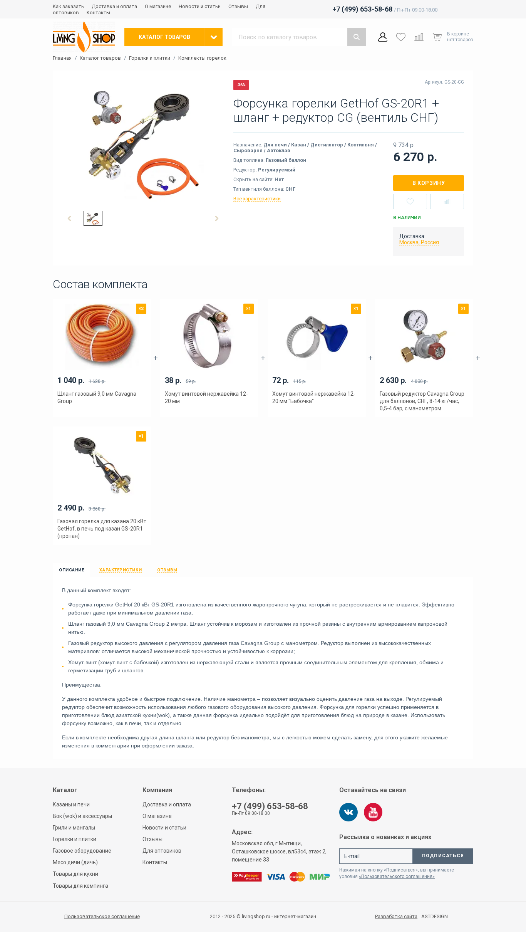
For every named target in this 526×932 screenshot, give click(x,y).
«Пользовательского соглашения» (397, 876)
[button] (69, 218)
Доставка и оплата (114, 6)
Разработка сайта (396, 916)
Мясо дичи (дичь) (75, 862)
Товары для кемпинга (80, 886)
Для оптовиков (161, 851)
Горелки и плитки (149, 58)
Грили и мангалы (74, 828)
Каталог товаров (100, 58)
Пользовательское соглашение (102, 916)
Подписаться (443, 855)
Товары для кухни (75, 874)
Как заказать (68, 6)
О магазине (158, 6)
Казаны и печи (71, 804)
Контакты (98, 12)
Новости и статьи (200, 6)
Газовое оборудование (82, 851)
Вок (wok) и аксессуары (82, 816)
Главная (62, 58)
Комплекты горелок (202, 58)
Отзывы (238, 6)
